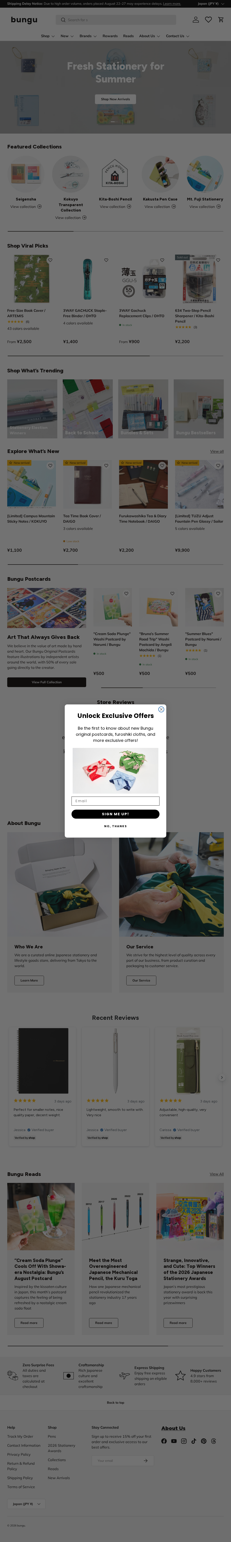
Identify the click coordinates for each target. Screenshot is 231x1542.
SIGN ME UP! (115, 814)
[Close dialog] (161, 709)
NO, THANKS (115, 826)
